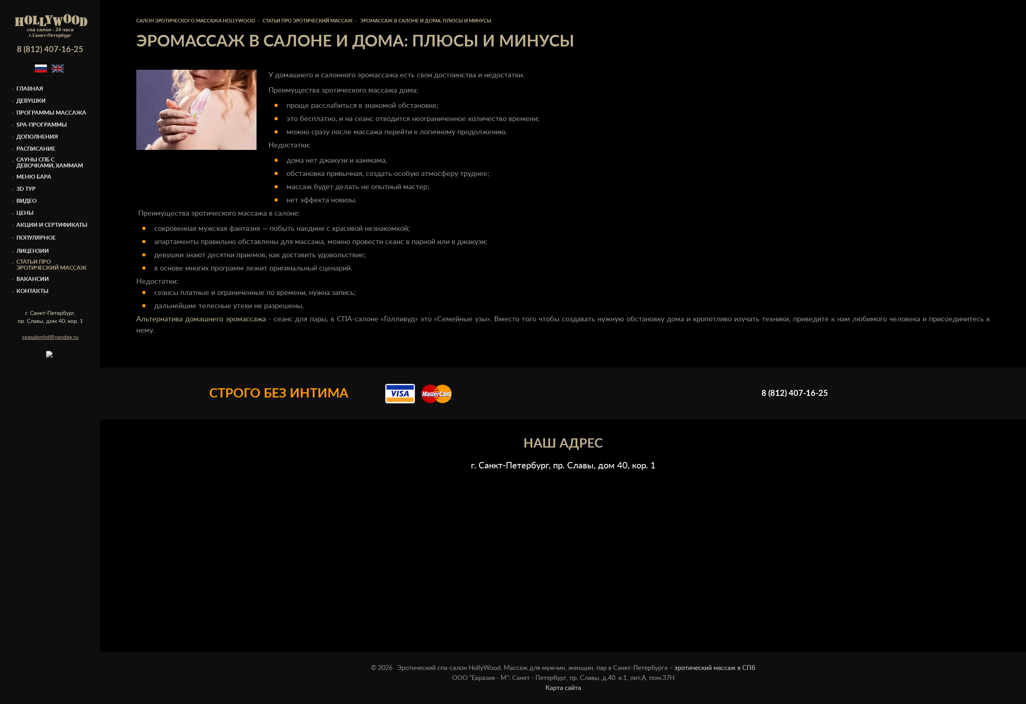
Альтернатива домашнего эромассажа (201, 319)
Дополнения (37, 137)
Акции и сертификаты (51, 225)
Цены (25, 213)
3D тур (26, 189)
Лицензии (32, 251)
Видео (26, 201)
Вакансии (32, 279)
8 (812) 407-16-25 (50, 50)
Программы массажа (51, 113)
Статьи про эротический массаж (51, 265)
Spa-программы (41, 125)
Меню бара (33, 177)
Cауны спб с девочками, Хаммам (49, 163)
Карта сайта (563, 688)
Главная (29, 89)
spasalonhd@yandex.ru (50, 337)
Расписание (35, 149)
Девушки (31, 101)
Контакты (32, 291)
